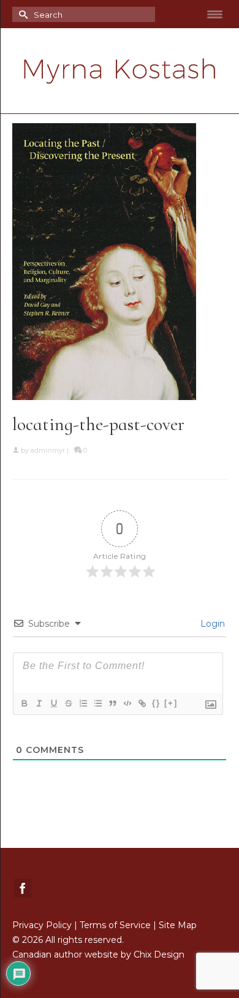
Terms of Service (115, 925)
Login (211, 623)
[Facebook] (22, 888)
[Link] (141, 703)
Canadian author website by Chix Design (98, 954)
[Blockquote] (112, 703)
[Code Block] (127, 703)
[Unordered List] (97, 703)
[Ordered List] (82, 703)
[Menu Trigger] (215, 14)
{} (156, 703)
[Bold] (24, 703)
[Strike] (68, 703)
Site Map (178, 925)
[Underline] (53, 703)
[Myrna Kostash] (119, 71)
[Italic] (38, 703)
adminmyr (48, 450)
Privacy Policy (42, 925)
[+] (171, 703)
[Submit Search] (21, 14)
